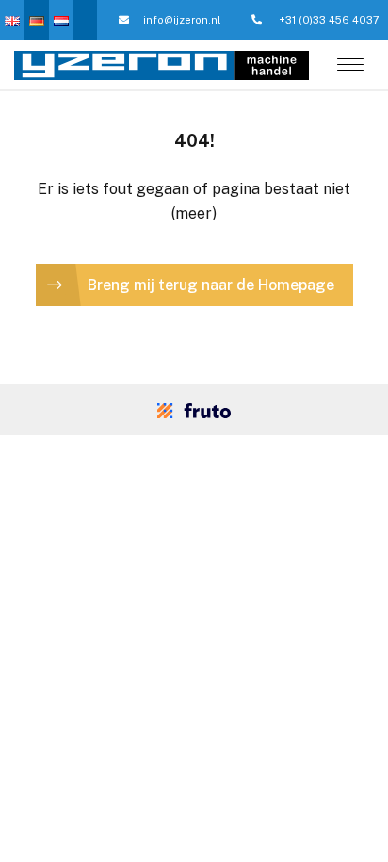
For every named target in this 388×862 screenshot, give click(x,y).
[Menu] (350, 66)
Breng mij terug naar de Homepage (211, 285)
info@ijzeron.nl (181, 19)
